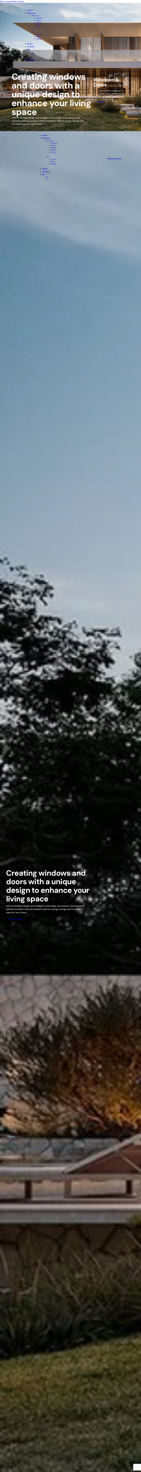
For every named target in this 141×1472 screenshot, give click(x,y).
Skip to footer (18, 1)
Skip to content (6, 1)
